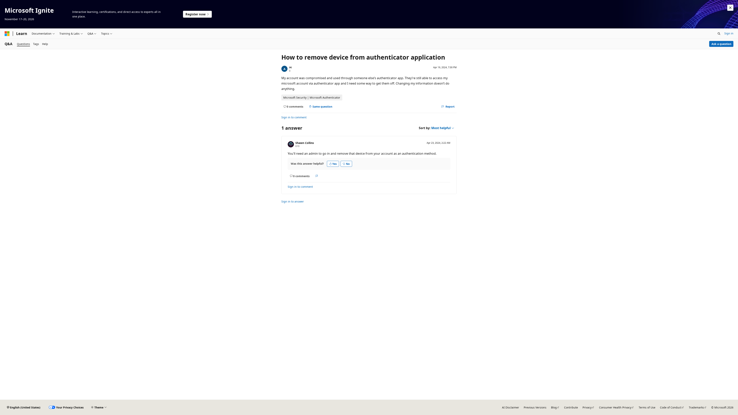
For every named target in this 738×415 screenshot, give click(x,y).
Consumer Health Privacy (615, 407)
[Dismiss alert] (730, 8)
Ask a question (721, 44)
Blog (554, 407)
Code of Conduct (670, 407)
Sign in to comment (294, 117)
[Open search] (719, 33)
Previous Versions (535, 407)
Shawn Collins (304, 143)
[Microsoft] (7, 33)
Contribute (571, 407)
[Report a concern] (316, 176)
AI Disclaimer (510, 407)
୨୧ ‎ (291, 67)
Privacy (587, 407)
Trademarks (696, 407)
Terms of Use (647, 407)
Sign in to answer (292, 201)
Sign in (728, 33)
